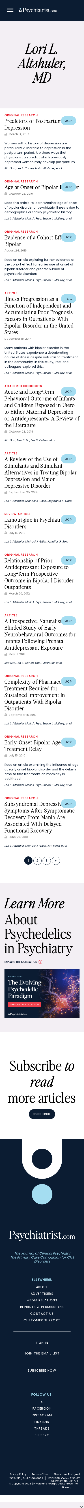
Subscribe (42, 1114)
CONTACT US (42, 1313)
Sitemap (67, 1487)
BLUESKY (42, 1435)
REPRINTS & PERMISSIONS (42, 1307)
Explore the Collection (20, 962)
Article (10, 293)
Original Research (21, 115)
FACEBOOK (42, 1408)
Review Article (17, 514)
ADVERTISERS (42, 1293)
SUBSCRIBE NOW (42, 1370)
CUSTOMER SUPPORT (42, 1320)
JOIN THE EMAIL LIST (42, 1353)
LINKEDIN (41, 1422)
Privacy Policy (18, 1474)
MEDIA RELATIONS (42, 1300)
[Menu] (10, 10)
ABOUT (42, 1287)
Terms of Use (40, 1474)
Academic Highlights (23, 386)
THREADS (42, 1428)
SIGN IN (42, 1342)
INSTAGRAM (42, 1415)
